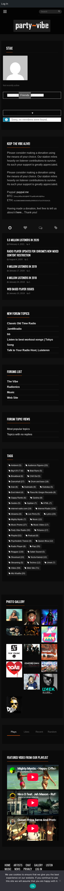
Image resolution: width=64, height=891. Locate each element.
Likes (26, 731)
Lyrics (51, 514)
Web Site (12, 397)
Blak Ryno (36, 471)
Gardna (37, 498)
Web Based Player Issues (20, 289)
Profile (12, 95)
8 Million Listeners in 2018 (22, 278)
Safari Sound (37, 552)
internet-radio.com (21, 508)
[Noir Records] (14, 652)
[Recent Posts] (10, 228)
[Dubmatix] (14, 704)
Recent (39, 731)
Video (15, 568)
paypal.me (23, 192)
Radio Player (18, 546)
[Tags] (56, 228)
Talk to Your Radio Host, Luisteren (28, 350)
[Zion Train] (32, 630)
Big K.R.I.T (17, 471)
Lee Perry (34, 514)
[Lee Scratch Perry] (32, 617)
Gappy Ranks (18, 498)
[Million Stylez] (14, 630)
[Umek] (49, 684)
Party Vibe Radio (20, 530)
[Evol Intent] (14, 669)
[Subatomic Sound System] (49, 617)
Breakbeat (17, 476)
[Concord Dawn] (32, 664)
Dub (14, 487)
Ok (32, 886)
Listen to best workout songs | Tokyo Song (30, 342)
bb (8, 334)
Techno (35, 562)
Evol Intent (17, 492)
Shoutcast (17, 557)
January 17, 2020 (17, 271)
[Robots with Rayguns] (49, 634)
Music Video (40, 525)
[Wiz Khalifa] (32, 682)
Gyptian (32, 503)
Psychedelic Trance (21, 541)
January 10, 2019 (17, 293)
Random (52, 731)
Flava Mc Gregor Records (43, 492)
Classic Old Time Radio (21, 323)
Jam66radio (14, 328)
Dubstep (47, 487)
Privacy (27, 869)
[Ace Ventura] (49, 666)
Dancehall (17, 481)
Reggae (17, 552)
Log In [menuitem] (4, 3)
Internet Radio (47, 508)
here (18, 212)
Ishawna (16, 514)
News (17, 869)
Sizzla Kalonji (39, 557)
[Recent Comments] (40, 228)
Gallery (38, 865)
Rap (36, 546)
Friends (24, 95)
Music (10, 392)
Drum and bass (40, 481)
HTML (47, 503)
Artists (18, 865)
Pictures (42, 530)
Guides (15, 503)
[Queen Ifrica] (14, 615)
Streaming (17, 562)
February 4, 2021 (16, 244)
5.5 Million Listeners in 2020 (23, 240)
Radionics (13, 387)
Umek (51, 562)
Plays (13, 731)
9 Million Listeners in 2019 (22, 266)
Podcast (33, 535)
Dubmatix (30, 487)
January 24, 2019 (17, 282)
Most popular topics (18, 429)
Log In (38, 869)
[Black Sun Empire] (49, 652)
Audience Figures (38, 465)
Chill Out (35, 476)
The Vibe (12, 381)
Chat (28, 865)
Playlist (16, 535)
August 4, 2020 (16, 259)
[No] (60, 880)
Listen (49, 865)
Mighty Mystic (18, 519)
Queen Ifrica (45, 541)
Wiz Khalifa (18, 573)
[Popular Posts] (25, 228)
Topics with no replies (19, 434)
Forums (37, 95)
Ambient (16, 465)
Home (7, 865)
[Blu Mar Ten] (32, 649)
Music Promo (19, 525)
